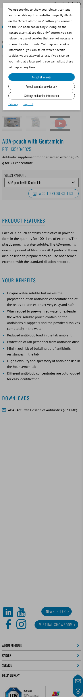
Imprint (28, 104)
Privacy (13, 104)
